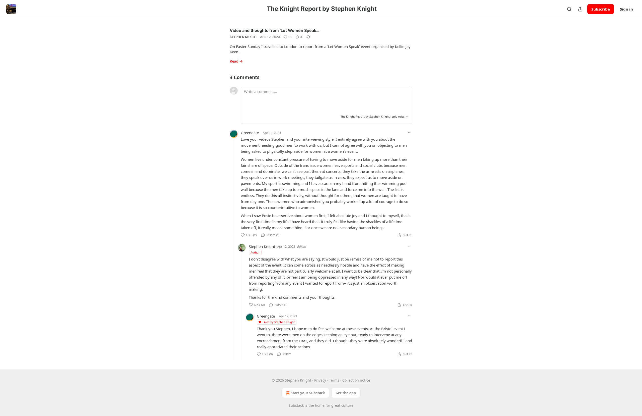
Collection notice (356, 380)
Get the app (346, 392)
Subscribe (600, 9)
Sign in (626, 9)
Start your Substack (308, 392)
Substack (296, 405)
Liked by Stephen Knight (279, 322)
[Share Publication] (580, 9)
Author (255, 252)
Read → (236, 61)
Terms (334, 380)
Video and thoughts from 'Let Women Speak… (274, 30)
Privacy (320, 380)
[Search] (569, 9)
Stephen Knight (243, 37)
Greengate (250, 132)
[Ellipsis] (410, 132)
